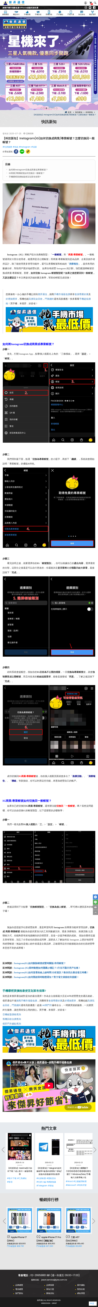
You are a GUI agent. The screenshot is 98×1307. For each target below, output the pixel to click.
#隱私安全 (51, 1178)
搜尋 (95, 3)
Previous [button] (5, 63)
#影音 (10, 1182)
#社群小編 (41, 1182)
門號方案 (71, 14)
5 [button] (51, 108)
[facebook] (94, 8)
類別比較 (81, 1289)
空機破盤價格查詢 (12, 1014)
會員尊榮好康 (81, 294)
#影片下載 (11, 1178)
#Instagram (24, 147)
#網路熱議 (51, 1182)
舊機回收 (49, 14)
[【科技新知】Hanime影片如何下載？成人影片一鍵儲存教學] (20, 1147)
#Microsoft (71, 1185)
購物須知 (50, 1293)
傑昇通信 (42, 294)
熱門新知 (19, 1293)
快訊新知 (81, 14)
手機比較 (38, 14)
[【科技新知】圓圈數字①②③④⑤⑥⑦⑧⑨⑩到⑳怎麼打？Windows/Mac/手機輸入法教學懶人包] (78, 1147)
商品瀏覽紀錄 (95, 907)
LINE (95, 902)
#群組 (51, 1185)
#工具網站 (22, 1178)
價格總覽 (5, 14)
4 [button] (49, 108)
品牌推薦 (50, 1285)
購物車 (91, 4)
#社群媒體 (7, 147)
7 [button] (56, 108)
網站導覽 (81, 1293)
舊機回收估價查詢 (12, 1019)
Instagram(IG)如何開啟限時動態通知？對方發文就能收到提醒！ (46, 977)
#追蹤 (34, 147)
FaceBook (95, 897)
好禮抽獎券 (11, 299)
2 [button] (44, 108)
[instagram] (86, 8)
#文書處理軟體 (80, 1181)
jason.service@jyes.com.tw (54, 1279)
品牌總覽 (19, 1285)
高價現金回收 (35, 299)
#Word (69, 1181)
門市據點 (60, 14)
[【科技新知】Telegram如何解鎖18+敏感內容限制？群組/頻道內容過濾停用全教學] (49, 1147)
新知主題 (50, 1289)
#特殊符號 (82, 1185)
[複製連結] (28, 151)
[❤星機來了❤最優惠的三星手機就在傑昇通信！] (49, 63)
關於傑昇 (92, 14)
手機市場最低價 (62, 294)
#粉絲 (15, 147)
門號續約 (49, 299)
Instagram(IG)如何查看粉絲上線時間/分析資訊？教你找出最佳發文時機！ (51, 972)
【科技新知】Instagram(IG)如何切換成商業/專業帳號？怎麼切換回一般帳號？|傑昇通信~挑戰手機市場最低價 (16, 4)
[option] (49, 63)
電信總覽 (19, 1289)
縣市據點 (81, 1285)
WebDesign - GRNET (49, 1303)
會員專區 (86, 3)
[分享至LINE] (22, 151)
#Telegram (41, 1185)
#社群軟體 (41, 1178)
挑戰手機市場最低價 (26, 1000)
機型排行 (16, 14)
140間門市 (47, 1005)
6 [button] (54, 108)
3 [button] (46, 108)
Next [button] (92, 63)
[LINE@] (90, 8)
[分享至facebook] (16, 151)
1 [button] (41, 108)
